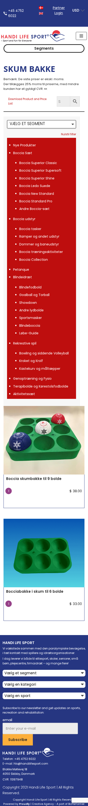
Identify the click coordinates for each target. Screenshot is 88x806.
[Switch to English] (41, 13)
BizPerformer (76, 804)
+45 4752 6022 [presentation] (16, 13)
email (7, 719)
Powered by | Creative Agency (28, 804)
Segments (44, 48)
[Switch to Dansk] (41, 7)
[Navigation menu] (81, 36)
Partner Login (59, 10)
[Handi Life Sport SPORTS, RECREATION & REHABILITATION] (33, 36)
